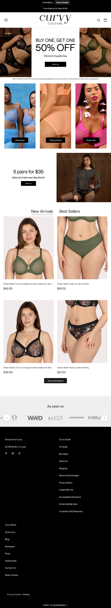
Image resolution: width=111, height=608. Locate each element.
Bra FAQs (63, 454)
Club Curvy (10, 532)
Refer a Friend (11, 575)
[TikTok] (19, 453)
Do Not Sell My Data (68, 504)
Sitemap (26, 594)
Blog (7, 539)
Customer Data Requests (71, 511)
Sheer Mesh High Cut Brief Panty (73, 284)
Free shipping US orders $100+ (55, 8)
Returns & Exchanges (69, 475)
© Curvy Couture (14, 594)
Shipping (63, 468)
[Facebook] (6, 453)
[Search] (98, 20)
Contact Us (10, 567)
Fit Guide (63, 446)
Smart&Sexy (47, 2)
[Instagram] (13, 453)
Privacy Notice (65, 482)
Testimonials (10, 560)
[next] (104, 418)
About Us (63, 461)
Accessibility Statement (70, 497)
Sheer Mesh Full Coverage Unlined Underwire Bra (27, 284)
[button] (55, 605)
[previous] (7, 418)
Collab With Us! (66, 489)
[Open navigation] (6, 20)
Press (7, 553)
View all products (55, 380)
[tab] (42, 211)
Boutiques (9, 546)
